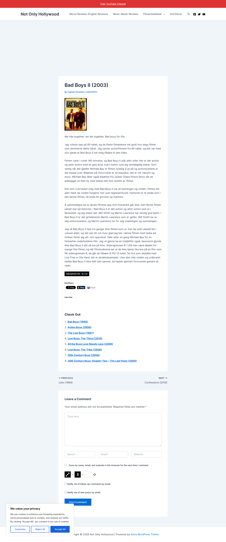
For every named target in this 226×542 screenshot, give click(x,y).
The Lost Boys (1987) (81, 332)
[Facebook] (194, 14)
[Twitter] (199, 14)
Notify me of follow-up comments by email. (89, 484)
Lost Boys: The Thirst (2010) (85, 338)
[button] (163, 14)
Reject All (40, 529)
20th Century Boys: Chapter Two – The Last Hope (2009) (102, 360)
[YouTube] (203, 14)
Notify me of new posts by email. (84, 492)
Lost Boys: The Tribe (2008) (85, 349)
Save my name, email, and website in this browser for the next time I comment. (109, 465)
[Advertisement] (113, 43)
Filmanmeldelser (152, 13)
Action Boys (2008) (79, 327)
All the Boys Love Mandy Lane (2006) (90, 343)
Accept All (60, 529)
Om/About (176, 13)
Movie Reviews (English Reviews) (88, 13)
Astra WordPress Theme (145, 534)
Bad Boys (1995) (78, 321)
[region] (40, 520)
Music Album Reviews (125, 13)
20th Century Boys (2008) (84, 355)
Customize (20, 529)
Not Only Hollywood (40, 14)
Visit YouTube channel (113, 3)
